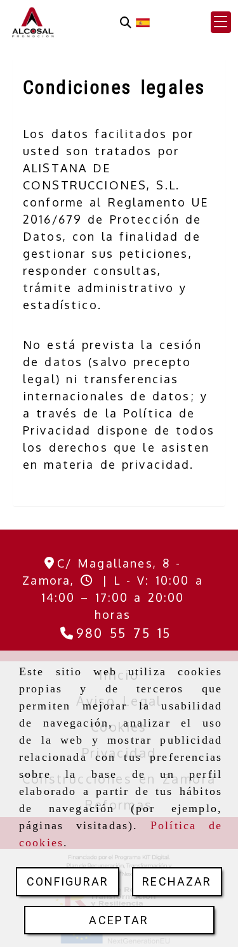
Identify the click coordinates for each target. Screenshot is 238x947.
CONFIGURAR (68, 881)
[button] (221, 22)
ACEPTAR (119, 920)
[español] (143, 22)
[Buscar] (126, 22)
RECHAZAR (176, 881)
